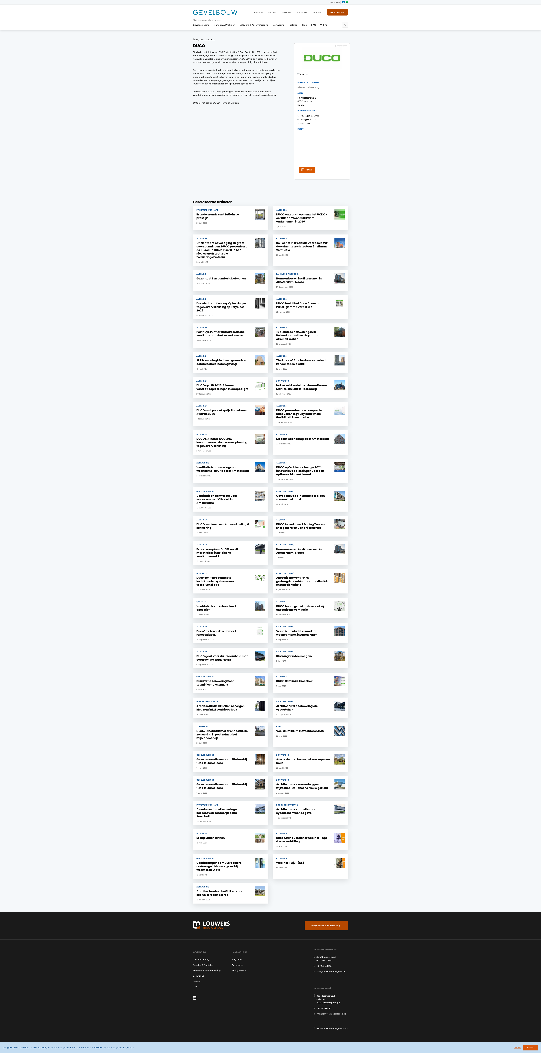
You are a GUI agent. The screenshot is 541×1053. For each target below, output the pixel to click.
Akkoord (530, 1048)
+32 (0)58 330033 (310, 115)
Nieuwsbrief (302, 12)
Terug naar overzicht (204, 39)
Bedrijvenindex (337, 12)
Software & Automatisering (254, 25)
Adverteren (286, 12)
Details (517, 1047)
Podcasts (272, 12)
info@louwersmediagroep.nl (330, 971)
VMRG (323, 25)
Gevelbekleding (201, 25)
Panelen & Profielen (224, 25)
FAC (313, 25)
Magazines (258, 12)
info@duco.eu (309, 119)
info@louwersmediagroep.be (331, 1014)
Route (309, 169)
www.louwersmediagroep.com (332, 1028)
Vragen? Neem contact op (324, 925)
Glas (304, 25)
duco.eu (305, 123)
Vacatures (317, 12)
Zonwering (278, 25)
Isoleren (293, 25)
